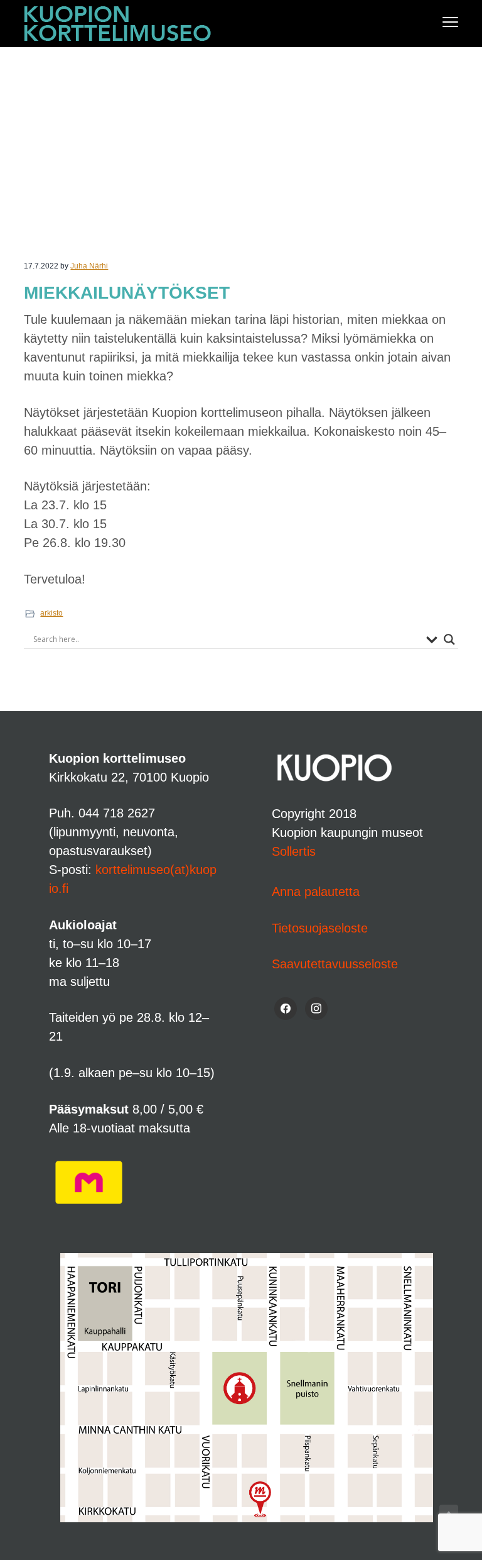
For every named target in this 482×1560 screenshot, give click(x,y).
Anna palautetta (316, 892)
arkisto (51, 613)
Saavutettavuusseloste (335, 964)
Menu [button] (437, 21)
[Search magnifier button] (449, 639)
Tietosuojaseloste (320, 928)
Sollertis (294, 851)
